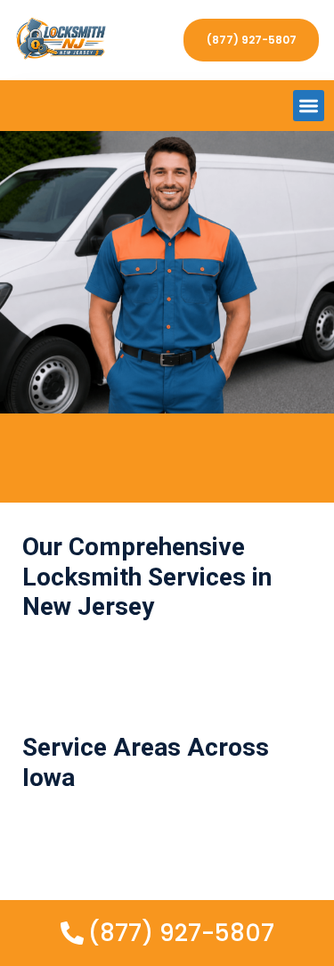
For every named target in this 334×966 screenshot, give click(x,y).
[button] (308, 105)
